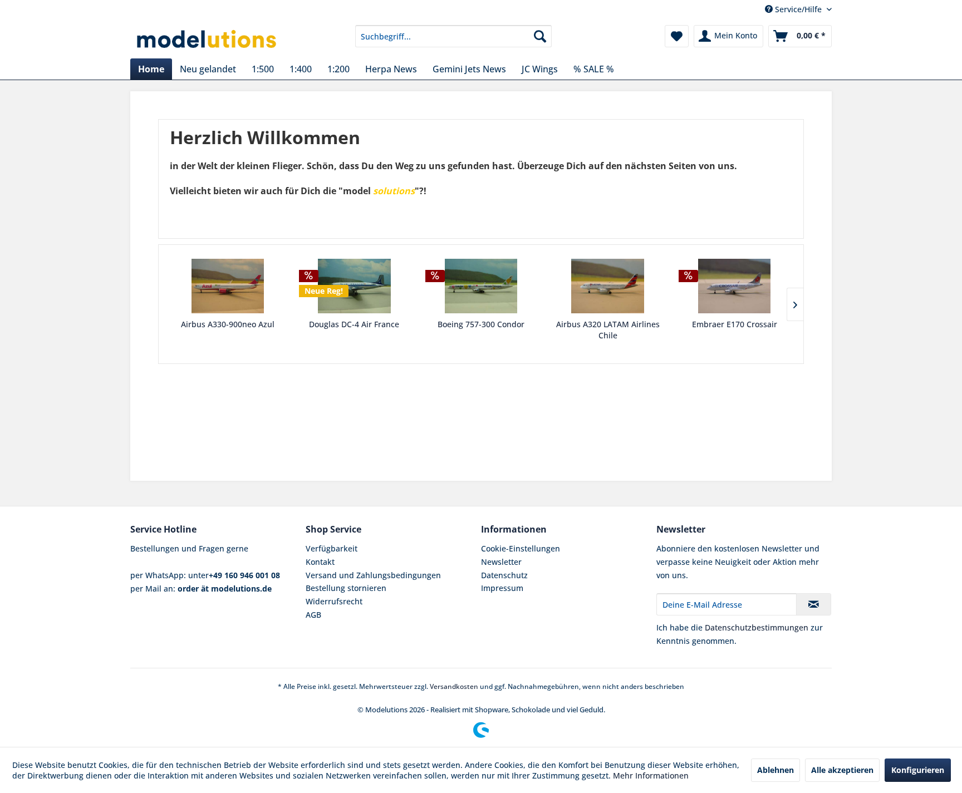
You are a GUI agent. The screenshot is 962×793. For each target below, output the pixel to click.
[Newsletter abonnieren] (813, 604)
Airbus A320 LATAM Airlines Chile (608, 330)
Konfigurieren (917, 770)
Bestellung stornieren (346, 588)
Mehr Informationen (651, 775)
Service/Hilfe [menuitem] (798, 9)
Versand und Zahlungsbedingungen (373, 575)
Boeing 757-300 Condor (481, 324)
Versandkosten (454, 686)
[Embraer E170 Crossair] (734, 286)
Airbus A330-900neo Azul (227, 324)
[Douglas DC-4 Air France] (355, 286)
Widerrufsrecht (334, 601)
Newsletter (501, 561)
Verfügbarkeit (331, 548)
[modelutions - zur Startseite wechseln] (207, 39)
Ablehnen (775, 770)
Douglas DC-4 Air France (354, 324)
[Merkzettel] (677, 36)
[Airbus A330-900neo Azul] (228, 286)
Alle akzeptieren (842, 770)
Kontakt (320, 561)
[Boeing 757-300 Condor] (481, 286)
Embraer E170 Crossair (734, 324)
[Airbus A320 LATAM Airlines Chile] (608, 286)
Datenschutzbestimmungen (756, 627)
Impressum (502, 588)
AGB (313, 614)
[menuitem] (453, 36)
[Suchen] (540, 36)
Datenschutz (504, 575)
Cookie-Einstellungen (520, 548)
